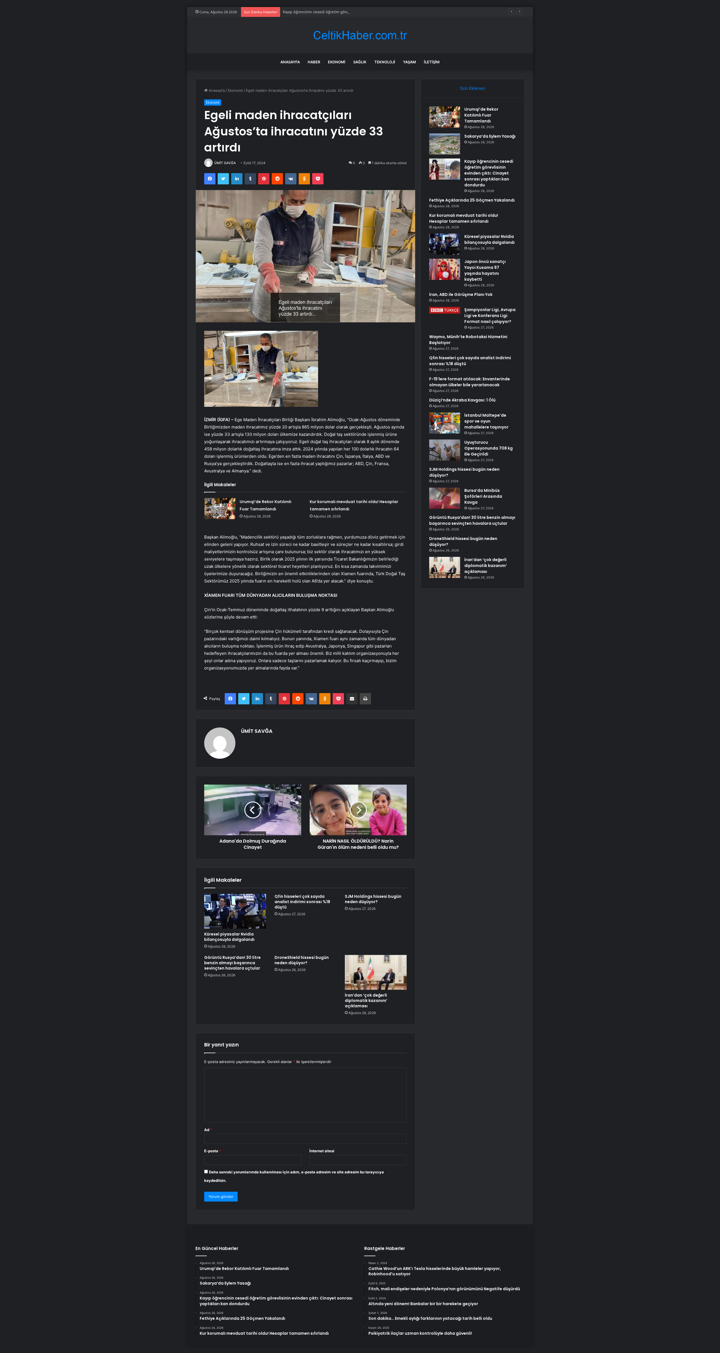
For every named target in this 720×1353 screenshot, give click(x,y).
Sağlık (359, 62)
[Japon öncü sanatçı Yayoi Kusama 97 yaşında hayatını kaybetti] (444, 269)
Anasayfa (290, 62)
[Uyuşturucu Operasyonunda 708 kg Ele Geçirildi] (444, 450)
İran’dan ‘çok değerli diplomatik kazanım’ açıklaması (366, 1000)
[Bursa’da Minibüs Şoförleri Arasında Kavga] (444, 498)
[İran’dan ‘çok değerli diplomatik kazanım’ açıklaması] (376, 972)
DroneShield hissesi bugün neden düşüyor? (301, 960)
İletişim (432, 62)
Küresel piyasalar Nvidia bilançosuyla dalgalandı (229, 936)
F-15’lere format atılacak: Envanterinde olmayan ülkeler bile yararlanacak (469, 382)
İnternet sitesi (321, 1151)
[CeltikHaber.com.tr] (360, 35)
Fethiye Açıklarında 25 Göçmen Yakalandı (472, 200)
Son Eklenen (472, 88)
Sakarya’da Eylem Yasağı (490, 136)
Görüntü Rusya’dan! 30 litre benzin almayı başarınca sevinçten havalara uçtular (232, 963)
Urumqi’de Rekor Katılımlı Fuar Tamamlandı (481, 115)
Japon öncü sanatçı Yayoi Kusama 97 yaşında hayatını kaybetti (485, 270)
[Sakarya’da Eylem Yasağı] (444, 144)
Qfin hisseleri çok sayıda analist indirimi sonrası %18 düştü (302, 902)
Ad (208, 1130)
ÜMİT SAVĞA (225, 163)
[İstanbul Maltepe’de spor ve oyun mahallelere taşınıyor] (444, 423)
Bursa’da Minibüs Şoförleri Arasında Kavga (483, 496)
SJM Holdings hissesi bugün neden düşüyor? (373, 899)
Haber (314, 62)
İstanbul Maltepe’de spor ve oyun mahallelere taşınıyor (486, 421)
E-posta (212, 1151)
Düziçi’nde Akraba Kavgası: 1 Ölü (462, 400)
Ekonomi (336, 62)
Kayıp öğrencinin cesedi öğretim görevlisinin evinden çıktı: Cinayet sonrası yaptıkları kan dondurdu (369, 12)
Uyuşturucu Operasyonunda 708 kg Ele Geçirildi (488, 448)
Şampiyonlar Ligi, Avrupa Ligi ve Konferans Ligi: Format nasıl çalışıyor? (490, 315)
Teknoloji (384, 62)
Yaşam (409, 62)
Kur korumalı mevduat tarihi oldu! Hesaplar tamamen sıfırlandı (463, 218)
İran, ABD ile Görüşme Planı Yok (460, 294)
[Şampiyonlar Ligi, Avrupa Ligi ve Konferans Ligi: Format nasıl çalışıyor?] (444, 310)
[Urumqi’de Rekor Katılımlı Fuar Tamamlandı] (219, 508)
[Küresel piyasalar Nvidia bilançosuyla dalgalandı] (235, 911)
